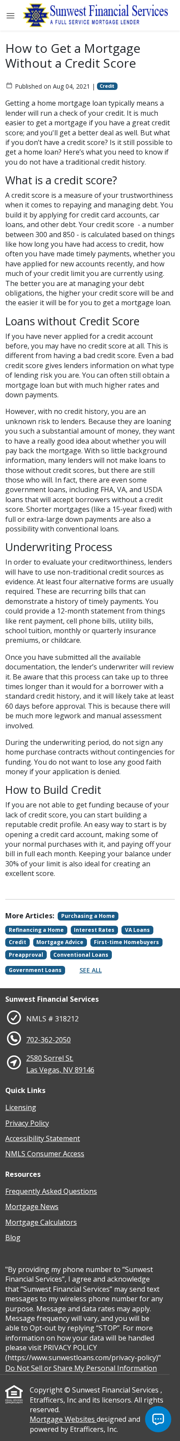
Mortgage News (32, 1206)
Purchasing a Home (88, 916)
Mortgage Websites (63, 1419)
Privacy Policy (27, 1123)
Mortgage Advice (59, 942)
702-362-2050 (48, 1040)
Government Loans (35, 970)
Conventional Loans (80, 954)
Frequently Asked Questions (51, 1191)
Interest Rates (94, 930)
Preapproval (26, 954)
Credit (107, 86)
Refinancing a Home (36, 930)
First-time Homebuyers (126, 942)
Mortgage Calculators (41, 1222)
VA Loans (137, 930)
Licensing (20, 1107)
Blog (13, 1237)
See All (91, 970)
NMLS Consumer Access (44, 1153)
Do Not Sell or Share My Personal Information (81, 1368)
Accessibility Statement (42, 1138)
